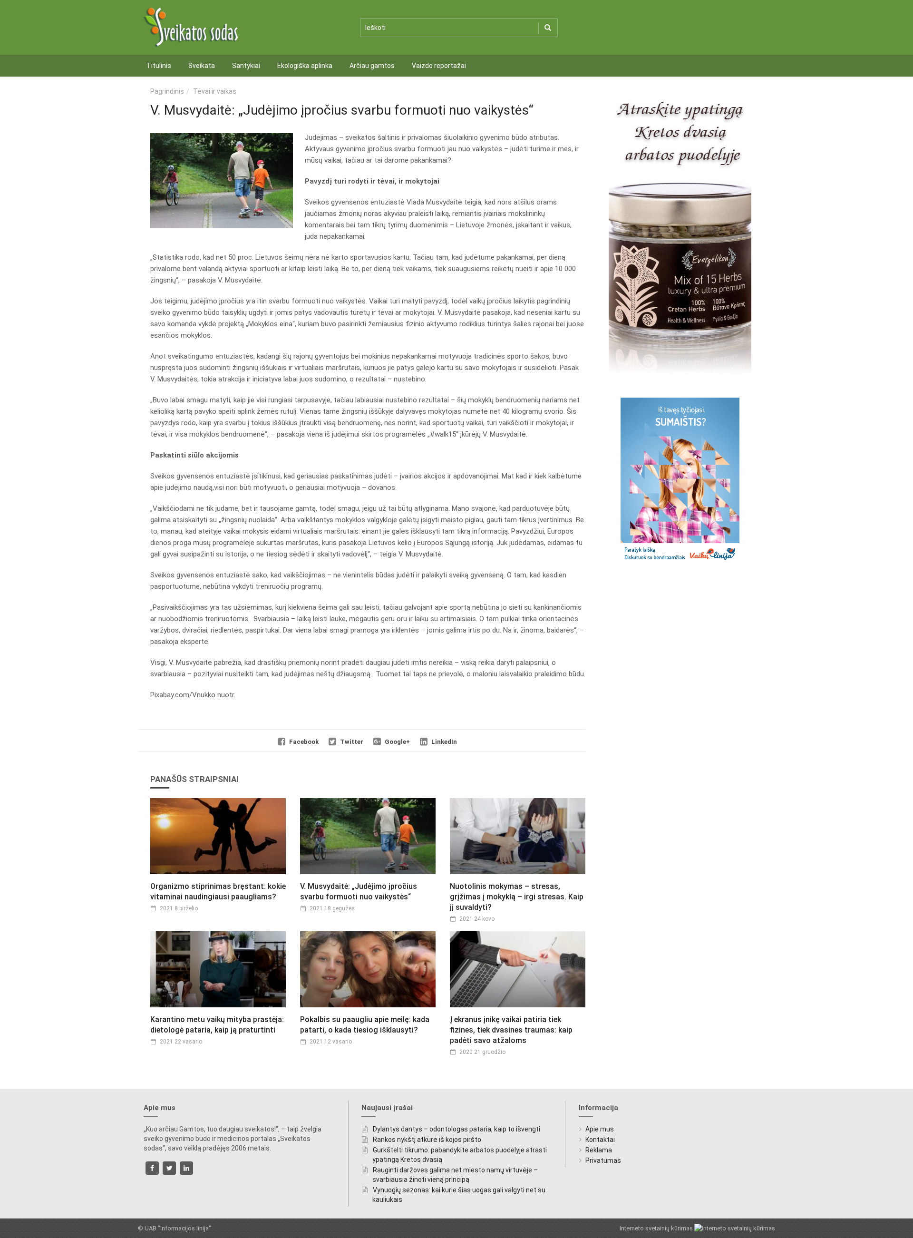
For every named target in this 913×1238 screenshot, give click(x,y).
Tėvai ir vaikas (214, 91)
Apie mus (599, 1129)
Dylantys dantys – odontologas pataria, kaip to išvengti (456, 1129)
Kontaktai (600, 1139)
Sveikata (201, 65)
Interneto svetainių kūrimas (657, 1228)
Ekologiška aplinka (304, 65)
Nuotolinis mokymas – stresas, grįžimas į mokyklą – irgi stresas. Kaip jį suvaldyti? (516, 897)
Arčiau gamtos (372, 65)
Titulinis (158, 65)
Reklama (598, 1150)
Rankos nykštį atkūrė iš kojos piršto (427, 1139)
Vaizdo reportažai (439, 65)
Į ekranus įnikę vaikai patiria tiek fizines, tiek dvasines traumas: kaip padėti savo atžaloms (511, 1030)
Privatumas (603, 1160)
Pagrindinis (167, 91)
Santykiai (246, 65)
